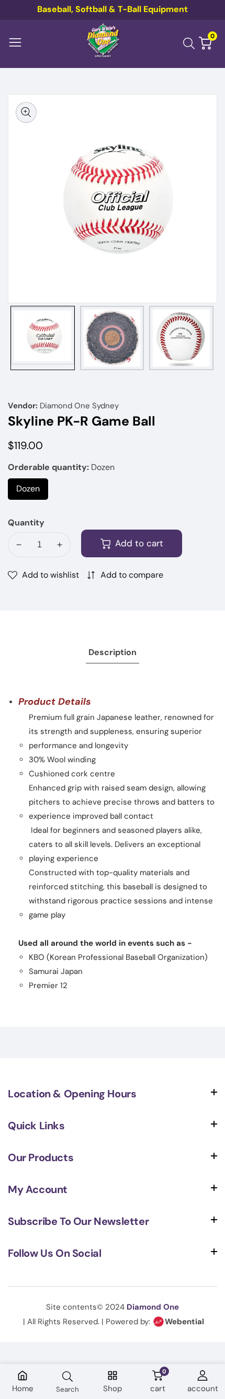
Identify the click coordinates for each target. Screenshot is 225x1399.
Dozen (32, 491)
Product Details (54, 701)
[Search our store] (191, 43)
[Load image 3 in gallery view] (181, 338)
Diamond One (153, 1307)
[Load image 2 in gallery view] (112, 338)
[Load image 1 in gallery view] (42, 338)
